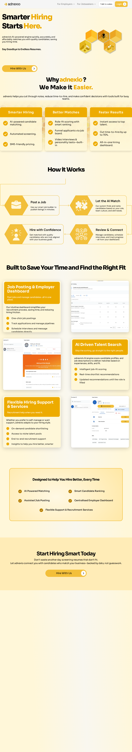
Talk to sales (106, 4)
